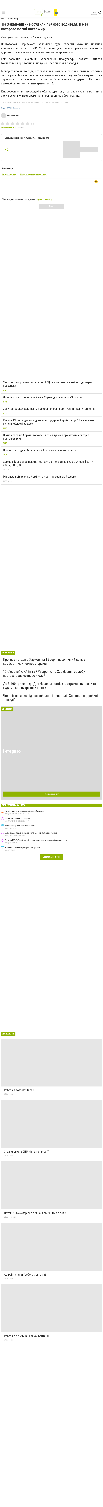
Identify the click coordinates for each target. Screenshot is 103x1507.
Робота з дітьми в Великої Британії (26, 1336)
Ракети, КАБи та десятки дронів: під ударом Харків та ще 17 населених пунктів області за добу (48, 422)
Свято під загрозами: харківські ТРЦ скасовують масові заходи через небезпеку (47, 384)
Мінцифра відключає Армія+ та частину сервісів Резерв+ (39, 476)
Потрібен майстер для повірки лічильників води (35, 1213)
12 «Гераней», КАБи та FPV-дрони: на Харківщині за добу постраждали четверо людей (44, 673)
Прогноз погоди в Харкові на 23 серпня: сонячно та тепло (40, 450)
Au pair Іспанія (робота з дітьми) (25, 1274)
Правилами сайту (44, 199)
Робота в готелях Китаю (19, 1090)
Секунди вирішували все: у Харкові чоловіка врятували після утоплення (49, 408)
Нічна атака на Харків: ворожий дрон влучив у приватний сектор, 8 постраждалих (46, 436)
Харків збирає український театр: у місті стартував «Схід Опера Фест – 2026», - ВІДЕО (48, 463)
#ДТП (9, 108)
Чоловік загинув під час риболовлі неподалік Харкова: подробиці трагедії (50, 698)
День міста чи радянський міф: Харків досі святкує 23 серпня (43, 397)
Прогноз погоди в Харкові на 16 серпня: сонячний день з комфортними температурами (44, 661)
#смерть (16, 108)
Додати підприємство (51, 857)
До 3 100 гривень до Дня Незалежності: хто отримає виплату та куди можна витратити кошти (49, 686)
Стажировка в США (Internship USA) (26, 1151)
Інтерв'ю (12, 751)
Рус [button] (94, 12)
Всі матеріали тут (51, 794)
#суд (3, 108)
